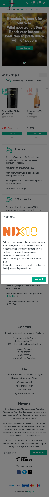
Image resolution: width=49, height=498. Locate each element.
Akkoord (38, 279)
